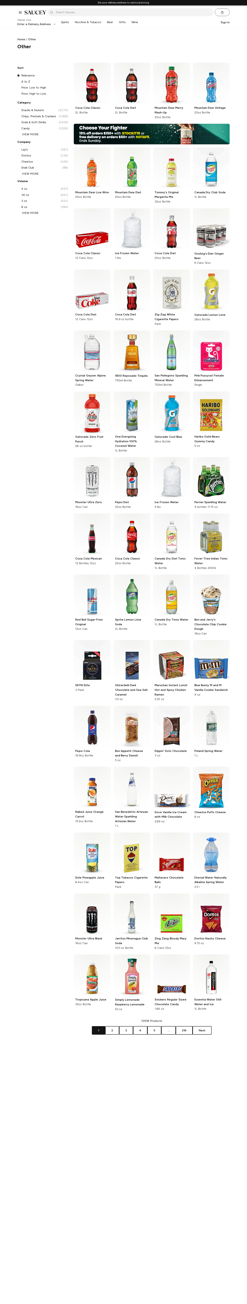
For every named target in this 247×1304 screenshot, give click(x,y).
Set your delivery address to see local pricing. (124, 2)
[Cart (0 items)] (222, 12)
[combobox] (133, 12)
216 (184, 1030)
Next (202, 1030)
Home (21, 39)
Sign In (225, 22)
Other (32, 39)
